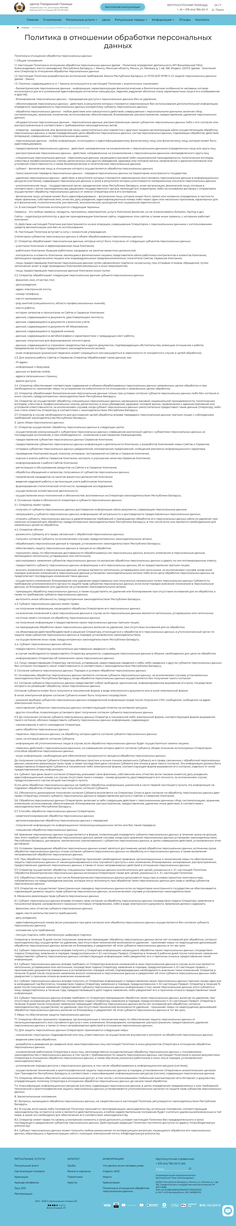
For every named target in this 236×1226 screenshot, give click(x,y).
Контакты (202, 20)
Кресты (72, 1182)
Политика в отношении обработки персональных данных (126, 1190)
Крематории (111, 1182)
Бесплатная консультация (122, 7)
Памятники (75, 1176)
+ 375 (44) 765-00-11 (168, 1163)
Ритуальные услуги (80, 20)
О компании (52, 20)
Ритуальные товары (130, 20)
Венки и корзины (79, 1171)
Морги (107, 1176)
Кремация (21, 1176)
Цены (106, 20)
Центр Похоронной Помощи (51, 4)
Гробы (71, 1165)
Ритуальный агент (26, 1165)
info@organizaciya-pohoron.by (140, 1133)
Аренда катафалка (26, 1182)
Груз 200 (20, 1188)
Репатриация (23, 1193)
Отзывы (185, 20)
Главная (33, 20)
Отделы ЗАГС (111, 1171)
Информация (162, 20)
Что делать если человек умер (123, 1165)
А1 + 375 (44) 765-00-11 (194, 9)
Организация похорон (29, 1171)
